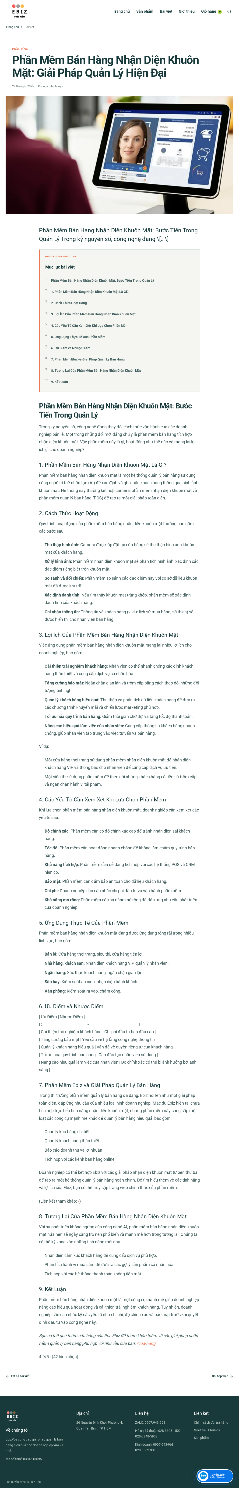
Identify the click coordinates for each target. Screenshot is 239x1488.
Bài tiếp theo (220, 1376)
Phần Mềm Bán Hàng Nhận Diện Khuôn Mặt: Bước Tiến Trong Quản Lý (102, 280)
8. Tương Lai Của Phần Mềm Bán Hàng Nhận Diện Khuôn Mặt (96, 370)
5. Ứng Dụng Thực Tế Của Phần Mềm (78, 337)
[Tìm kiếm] (229, 11)
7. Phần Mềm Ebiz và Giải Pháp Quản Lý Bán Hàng (88, 359)
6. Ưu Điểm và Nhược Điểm (70, 348)
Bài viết (166, 11)
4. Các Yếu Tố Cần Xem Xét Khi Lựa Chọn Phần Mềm (89, 325)
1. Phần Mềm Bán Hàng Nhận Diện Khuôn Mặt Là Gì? (90, 292)
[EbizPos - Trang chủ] (20, 11)
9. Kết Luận (59, 382)
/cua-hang (146, 1343)
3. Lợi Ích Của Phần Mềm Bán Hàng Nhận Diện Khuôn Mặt (93, 314)
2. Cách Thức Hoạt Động (69, 303)
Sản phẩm (144, 11)
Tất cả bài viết (20, 1376)
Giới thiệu (187, 11)
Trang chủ (121, 11)
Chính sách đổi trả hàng (211, 1422)
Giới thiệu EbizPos (207, 1430)
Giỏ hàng (211, 11)
